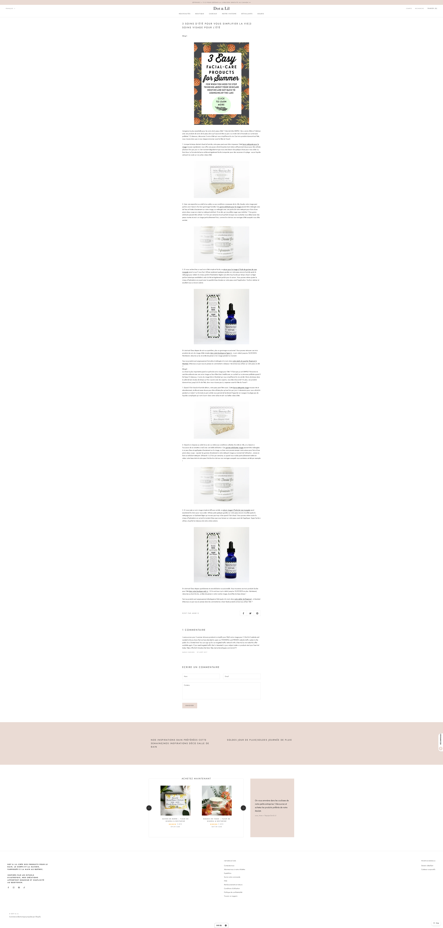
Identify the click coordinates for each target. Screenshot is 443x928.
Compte (409, 8)
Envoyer (190, 706)
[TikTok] (24, 887)
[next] (243, 808)
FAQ (225, 881)
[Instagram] (13, 887)
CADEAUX (213, 14)
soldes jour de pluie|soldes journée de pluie (259, 739)
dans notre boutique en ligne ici (221, 353)
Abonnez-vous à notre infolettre (234, 869)
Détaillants (247, 14)
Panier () (432, 8)
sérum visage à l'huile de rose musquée (236, 510)
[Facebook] (8, 887)
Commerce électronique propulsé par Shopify (25, 917)
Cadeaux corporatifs (428, 869)
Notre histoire (229, 14)
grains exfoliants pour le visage (230, 207)
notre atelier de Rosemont (242, 599)
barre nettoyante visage (241, 387)
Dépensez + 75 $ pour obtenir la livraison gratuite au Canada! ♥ (221, 2)
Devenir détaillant (427, 865)
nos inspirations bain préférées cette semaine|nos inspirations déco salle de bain (180, 743)
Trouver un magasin (230, 896)
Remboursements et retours (233, 884)
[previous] (148, 808)
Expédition (227, 873)
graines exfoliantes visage (234, 447)
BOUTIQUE (199, 14)
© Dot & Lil (14, 914)
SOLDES (260, 14)
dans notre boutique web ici (198, 591)
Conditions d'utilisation (232, 888)
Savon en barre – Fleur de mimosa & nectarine (175, 820)
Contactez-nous (229, 865)
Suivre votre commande (232, 877)
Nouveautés (185, 14)
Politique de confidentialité (233, 892)
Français (9, 8)
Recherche (419, 8)
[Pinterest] (19, 887)
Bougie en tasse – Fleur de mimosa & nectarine (216, 820)
